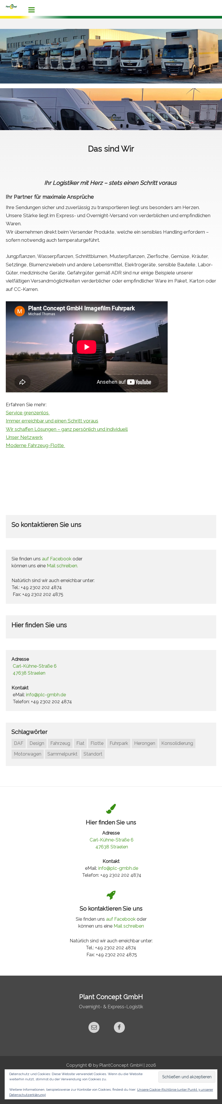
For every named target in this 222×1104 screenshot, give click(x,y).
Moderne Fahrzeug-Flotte (35, 445)
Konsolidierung (177, 743)
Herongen (144, 743)
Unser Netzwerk (24, 437)
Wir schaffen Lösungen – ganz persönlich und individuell (67, 429)
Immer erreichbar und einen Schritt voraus (52, 421)
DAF (18, 743)
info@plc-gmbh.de (46, 694)
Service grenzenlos (28, 413)
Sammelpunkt (62, 754)
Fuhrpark (119, 743)
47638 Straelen (29, 673)
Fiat (80, 743)
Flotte (96, 743)
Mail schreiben (129, 926)
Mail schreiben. (62, 565)
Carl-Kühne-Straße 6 (35, 666)
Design (36, 743)
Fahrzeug (60, 743)
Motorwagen (27, 754)
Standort (93, 754)
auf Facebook (56, 559)
